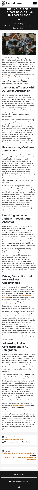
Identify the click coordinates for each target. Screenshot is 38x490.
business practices (8, 77)
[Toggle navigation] (34, 4)
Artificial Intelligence (12, 439)
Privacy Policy (19, 474)
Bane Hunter (14, 3)
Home (14, 24)
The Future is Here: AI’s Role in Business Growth (18, 453)
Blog (21, 24)
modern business (18, 405)
